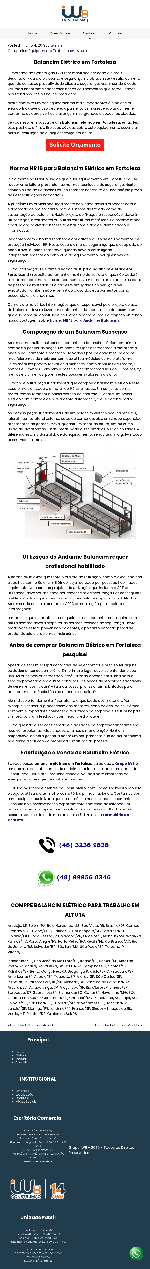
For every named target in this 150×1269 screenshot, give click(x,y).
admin (56, 45)
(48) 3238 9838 (43, 1161)
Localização (24, 1094)
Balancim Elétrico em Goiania (32, 1025)
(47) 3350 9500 (43, 1261)
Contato (115, 33)
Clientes (21, 1098)
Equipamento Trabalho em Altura (58, 50)
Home (32, 33)
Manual (21, 1059)
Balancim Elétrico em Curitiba (117, 1025)
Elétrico (21, 1055)
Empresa (22, 1091)
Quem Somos (60, 33)
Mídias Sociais (25, 1101)
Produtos (90, 33)
